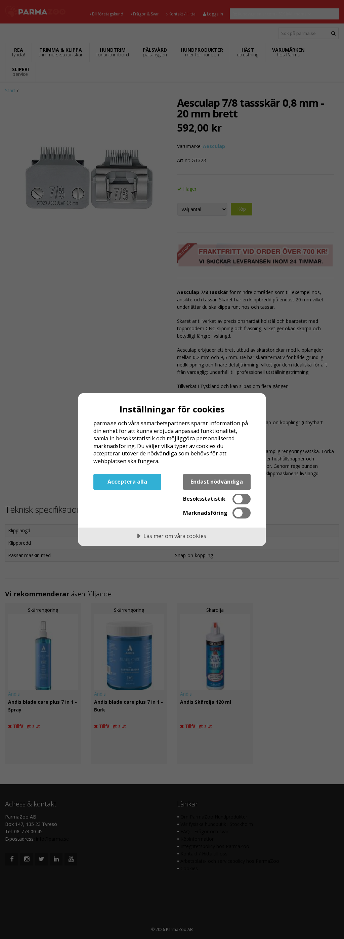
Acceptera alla (127, 481)
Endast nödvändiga (216, 481)
